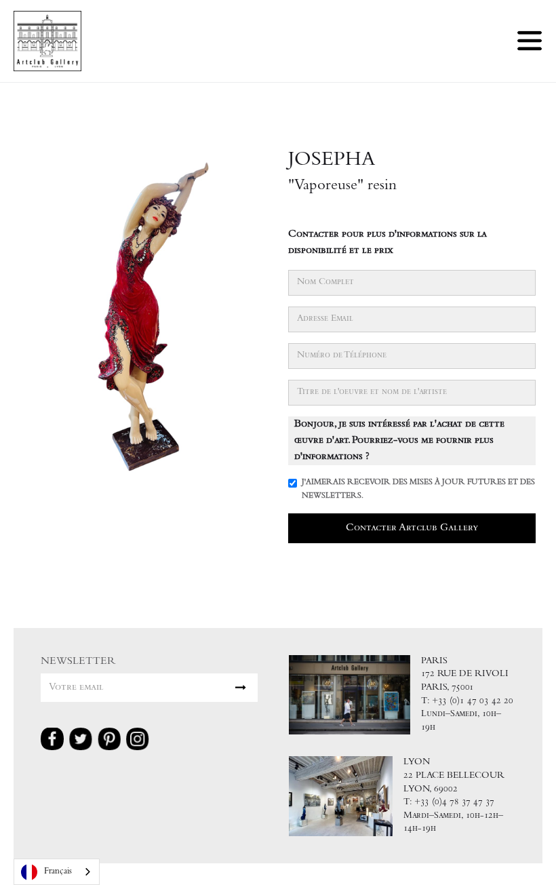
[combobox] (57, 872)
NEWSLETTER (78, 661)
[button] (529, 41)
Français (58, 871)
